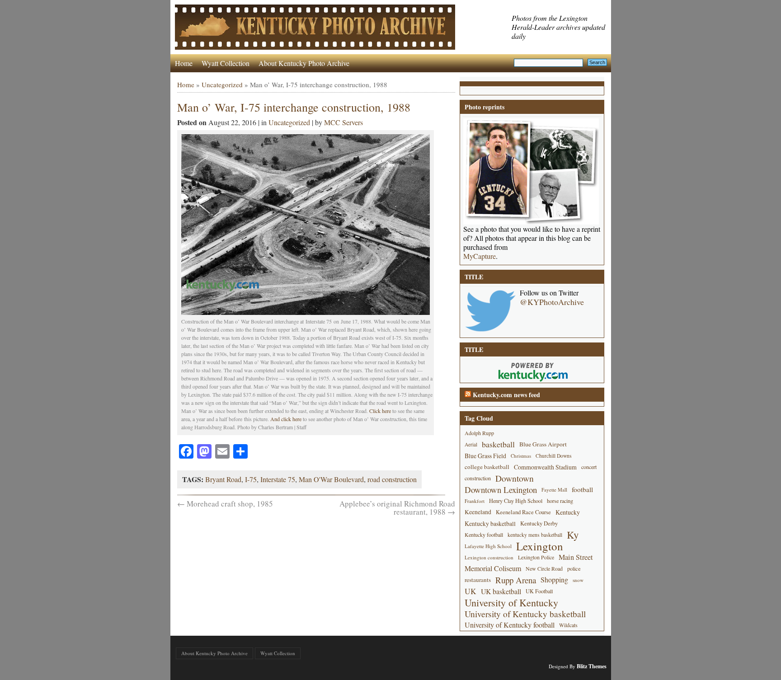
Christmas (521, 455)
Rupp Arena (515, 580)
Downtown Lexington (501, 489)
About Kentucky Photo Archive (304, 63)
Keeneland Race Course (523, 512)
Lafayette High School (488, 546)
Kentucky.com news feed (506, 394)
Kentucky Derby (539, 523)
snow (578, 580)
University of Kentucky (511, 602)
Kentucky (567, 512)
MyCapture (479, 256)
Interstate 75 (277, 479)
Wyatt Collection (225, 63)
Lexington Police (536, 557)
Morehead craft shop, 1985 (225, 503)
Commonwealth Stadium (545, 467)
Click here (380, 410)
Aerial (471, 444)
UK (470, 591)
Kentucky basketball (490, 523)
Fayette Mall (554, 489)
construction (478, 478)
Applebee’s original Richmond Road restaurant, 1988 (397, 507)
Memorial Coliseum (493, 568)
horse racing (560, 500)
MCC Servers (343, 122)
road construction (392, 479)
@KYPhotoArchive (552, 301)
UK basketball (501, 591)
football (582, 489)
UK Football (539, 591)
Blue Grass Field (485, 455)
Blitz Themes (592, 666)
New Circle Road (544, 568)
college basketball (487, 467)
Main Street (576, 557)
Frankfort (475, 500)
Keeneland (478, 512)
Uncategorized (222, 84)
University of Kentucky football (510, 625)
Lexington (539, 546)
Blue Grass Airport (543, 444)
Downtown (514, 478)
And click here (286, 418)
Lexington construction (489, 557)
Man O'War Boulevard (331, 479)
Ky (573, 534)
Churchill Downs (554, 455)
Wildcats (568, 624)
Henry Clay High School (515, 500)
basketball (498, 444)
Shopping (554, 580)
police (574, 568)
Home (184, 63)
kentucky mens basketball (535, 534)
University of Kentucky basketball (525, 613)
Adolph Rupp (479, 432)
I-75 (251, 479)
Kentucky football (484, 534)
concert (589, 466)
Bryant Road (223, 479)
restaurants (478, 580)
